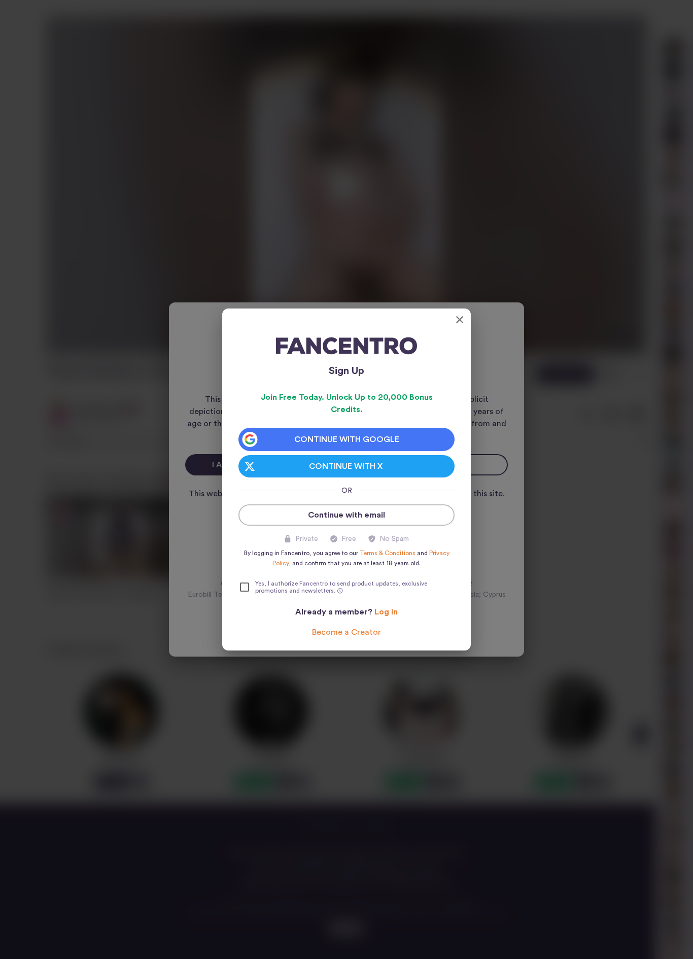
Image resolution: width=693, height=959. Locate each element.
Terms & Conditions (387, 553)
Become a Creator (346, 632)
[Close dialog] (460, 320)
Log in (386, 612)
